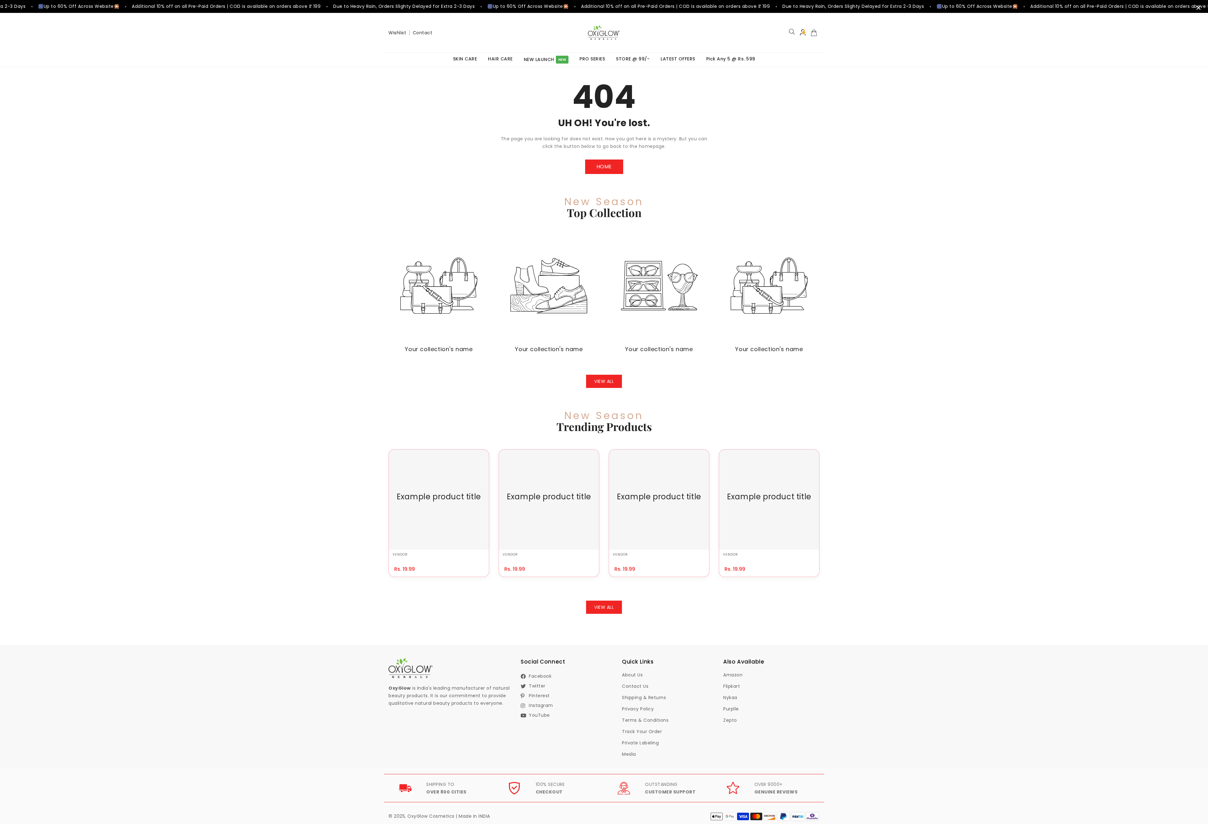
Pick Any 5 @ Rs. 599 (730, 59)
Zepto (730, 720)
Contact (423, 33)
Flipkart (731, 686)
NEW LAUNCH (545, 59)
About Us (632, 675)
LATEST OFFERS (678, 59)
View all (604, 381)
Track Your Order (642, 731)
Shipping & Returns (644, 697)
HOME (604, 166)
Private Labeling (640, 743)
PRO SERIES (592, 59)
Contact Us (635, 686)
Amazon (732, 675)
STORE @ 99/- (633, 59)
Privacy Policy (638, 709)
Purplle (731, 709)
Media (629, 754)
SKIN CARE (465, 59)
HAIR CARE (500, 59)
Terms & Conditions (645, 720)
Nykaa (730, 697)
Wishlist (397, 33)
